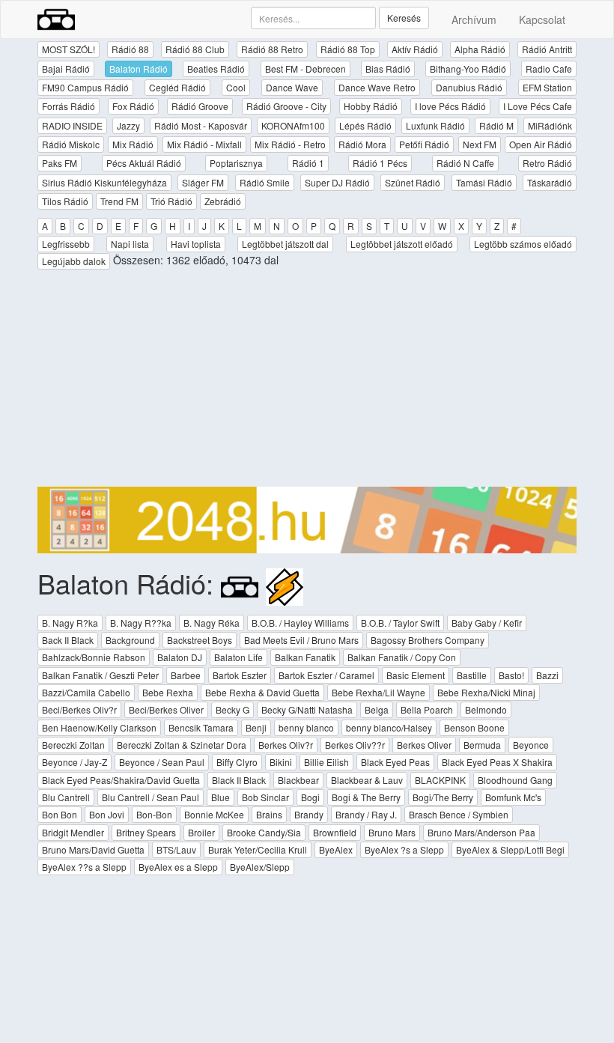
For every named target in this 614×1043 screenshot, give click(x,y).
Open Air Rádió (540, 144)
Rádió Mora (362, 144)
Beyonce (531, 744)
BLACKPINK (440, 779)
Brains (269, 814)
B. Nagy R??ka (140, 622)
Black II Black (239, 779)
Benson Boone (474, 727)
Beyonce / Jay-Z (74, 761)
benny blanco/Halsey (389, 727)
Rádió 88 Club (195, 49)
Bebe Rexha (167, 692)
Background (130, 639)
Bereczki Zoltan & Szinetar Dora (181, 744)
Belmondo (486, 709)
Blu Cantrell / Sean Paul (150, 797)
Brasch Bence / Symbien (458, 814)
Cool (236, 87)
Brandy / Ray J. (366, 814)
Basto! (511, 675)
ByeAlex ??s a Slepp (84, 866)
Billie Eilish (326, 761)
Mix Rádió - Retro (290, 144)
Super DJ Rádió (337, 182)
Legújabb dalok (74, 261)
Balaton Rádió (138, 68)
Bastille (472, 675)
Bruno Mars (392, 832)
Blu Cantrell (66, 797)
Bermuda (482, 744)
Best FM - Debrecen (305, 68)
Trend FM (119, 201)
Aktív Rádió (415, 49)
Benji (256, 727)
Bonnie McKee (214, 814)
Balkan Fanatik (305, 657)
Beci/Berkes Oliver (166, 709)
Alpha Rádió (480, 49)
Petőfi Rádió (424, 144)
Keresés (404, 17)
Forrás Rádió (68, 106)
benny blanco (306, 727)
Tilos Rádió (65, 201)
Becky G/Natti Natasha (307, 709)
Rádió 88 (130, 49)
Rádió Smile (265, 182)
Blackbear (298, 779)
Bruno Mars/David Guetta (93, 849)
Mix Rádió (133, 144)
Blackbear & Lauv (367, 779)
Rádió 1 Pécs (380, 162)
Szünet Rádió (412, 182)
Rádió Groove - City (286, 106)
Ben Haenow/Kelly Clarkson (99, 727)
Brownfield (334, 832)
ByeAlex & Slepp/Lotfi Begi (510, 849)
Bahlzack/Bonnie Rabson (93, 657)
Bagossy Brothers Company (427, 639)
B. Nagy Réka (211, 622)
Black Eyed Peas (395, 761)
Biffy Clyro (237, 761)
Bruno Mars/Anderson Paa (481, 832)
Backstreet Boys (199, 639)
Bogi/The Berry (443, 797)
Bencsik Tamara (201, 727)
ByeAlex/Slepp (260, 866)
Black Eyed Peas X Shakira (497, 761)
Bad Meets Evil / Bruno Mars (301, 639)
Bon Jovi (106, 814)
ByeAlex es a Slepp (178, 866)
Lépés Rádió (365, 125)
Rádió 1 (308, 162)
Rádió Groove (199, 106)
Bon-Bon (154, 814)
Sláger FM (203, 182)
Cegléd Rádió (177, 87)
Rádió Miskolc (71, 144)
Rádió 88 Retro (272, 49)
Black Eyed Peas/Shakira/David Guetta (121, 779)
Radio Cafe (549, 68)
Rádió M (496, 125)
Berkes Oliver (424, 744)
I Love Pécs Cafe (537, 106)
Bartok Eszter (240, 675)
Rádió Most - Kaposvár (200, 125)
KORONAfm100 (293, 125)
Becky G (232, 709)
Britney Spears (146, 832)
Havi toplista (196, 243)
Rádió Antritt (547, 49)
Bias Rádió (387, 68)
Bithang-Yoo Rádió (468, 68)
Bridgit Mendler (73, 832)
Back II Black (68, 639)
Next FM (479, 144)
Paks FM (59, 162)
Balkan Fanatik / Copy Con (401, 657)
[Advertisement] (307, 382)
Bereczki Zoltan (73, 744)
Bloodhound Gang (515, 779)
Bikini (281, 761)
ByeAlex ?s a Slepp (404, 849)
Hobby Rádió (371, 106)
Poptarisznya (236, 162)
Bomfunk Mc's (513, 797)
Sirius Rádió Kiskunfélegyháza (104, 182)
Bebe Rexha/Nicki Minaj (486, 692)
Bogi (310, 797)
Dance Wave (292, 87)
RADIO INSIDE (72, 125)
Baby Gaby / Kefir (487, 622)
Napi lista (130, 243)
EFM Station (547, 87)
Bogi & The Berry (366, 797)
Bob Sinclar (265, 797)
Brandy (308, 814)
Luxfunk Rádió (435, 125)
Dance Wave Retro (377, 87)
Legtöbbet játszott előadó (401, 243)
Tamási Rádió (484, 182)
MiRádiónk (550, 125)
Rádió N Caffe (465, 162)
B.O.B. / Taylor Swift (400, 622)
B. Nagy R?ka (70, 622)
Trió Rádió (171, 201)
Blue (220, 797)
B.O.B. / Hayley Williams (300, 622)
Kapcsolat (542, 19)
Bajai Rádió (66, 68)
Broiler (201, 832)
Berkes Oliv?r (285, 744)
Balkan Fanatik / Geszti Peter (100, 675)
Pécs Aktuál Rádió (143, 162)
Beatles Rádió (216, 68)
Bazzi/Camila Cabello (86, 692)
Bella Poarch (427, 709)
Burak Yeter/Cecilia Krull (257, 849)
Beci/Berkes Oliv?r (79, 709)
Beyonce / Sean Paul (161, 761)
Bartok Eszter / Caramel (326, 675)
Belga (377, 709)
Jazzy (128, 125)
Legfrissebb (66, 243)
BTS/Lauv (176, 849)
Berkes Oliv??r (355, 744)
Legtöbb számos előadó (523, 243)
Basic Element (415, 675)
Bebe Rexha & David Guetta (262, 692)
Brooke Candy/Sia (264, 832)
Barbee (186, 675)
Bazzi (547, 675)
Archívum (474, 19)
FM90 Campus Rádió (85, 87)
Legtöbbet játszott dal (285, 243)
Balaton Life (238, 657)
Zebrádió (222, 201)
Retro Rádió (547, 162)
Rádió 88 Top (347, 49)
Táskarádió (549, 182)
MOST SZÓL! (68, 49)
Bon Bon (59, 814)
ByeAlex (336, 849)
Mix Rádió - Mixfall (204, 144)
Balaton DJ (179, 657)
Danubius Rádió (469, 87)
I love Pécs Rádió (450, 106)
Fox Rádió (133, 106)
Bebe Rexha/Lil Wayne (378, 692)
